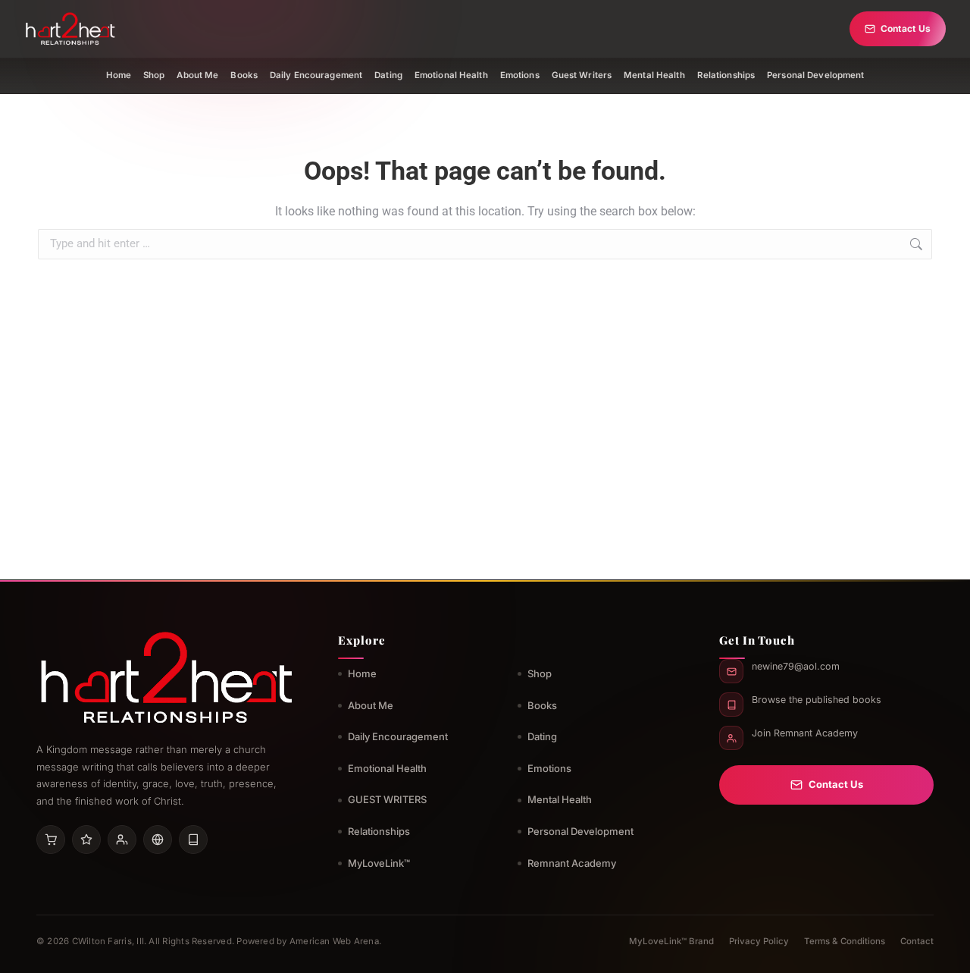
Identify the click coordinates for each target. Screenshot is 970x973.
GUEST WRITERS (387, 799)
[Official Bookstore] (157, 839)
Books (244, 75)
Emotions (520, 75)
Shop (153, 75)
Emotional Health (451, 75)
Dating (388, 75)
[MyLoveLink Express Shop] (193, 839)
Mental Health (654, 75)
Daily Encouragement (316, 75)
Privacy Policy (759, 941)
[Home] (70, 28)
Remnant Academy (571, 863)
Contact (917, 941)
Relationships (726, 75)
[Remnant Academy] (122, 839)
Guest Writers (582, 75)
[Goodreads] (86, 839)
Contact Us (906, 28)
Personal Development (815, 75)
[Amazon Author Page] (50, 839)
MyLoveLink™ (379, 863)
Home (118, 75)
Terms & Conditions (844, 941)
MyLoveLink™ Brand (671, 941)
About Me (197, 75)
